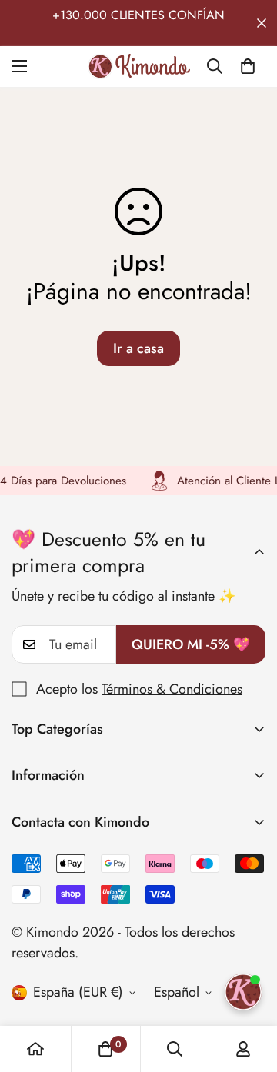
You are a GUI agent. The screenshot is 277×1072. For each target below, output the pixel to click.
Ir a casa (138, 348)
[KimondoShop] (139, 66)
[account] (243, 1049)
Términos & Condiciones (172, 689)
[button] (247, 66)
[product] (35, 1049)
